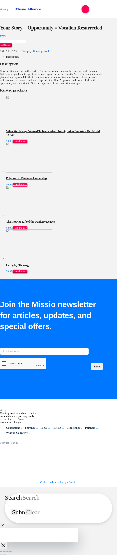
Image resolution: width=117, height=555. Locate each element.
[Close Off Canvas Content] (3, 545)
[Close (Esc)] (10, 551)
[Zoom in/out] (1, 551)
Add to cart (5, 45)
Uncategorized (41, 51)
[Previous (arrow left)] (1, 554)
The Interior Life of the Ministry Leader (30, 221)
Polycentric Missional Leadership (26, 178)
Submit (97, 366)
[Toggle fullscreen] (4, 551)
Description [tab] (12, 56)
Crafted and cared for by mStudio (58, 482)
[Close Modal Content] (2, 525)
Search (13, 497)
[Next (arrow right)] (4, 554)
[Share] (7, 551)
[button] (85, 9)
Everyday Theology (18, 265)
